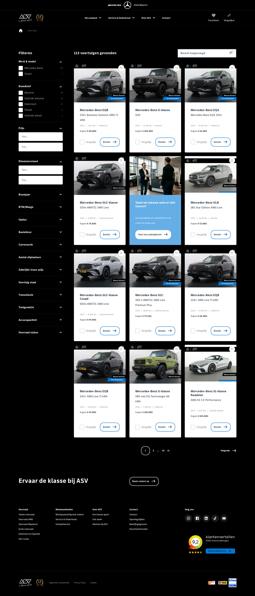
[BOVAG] (222, 582)
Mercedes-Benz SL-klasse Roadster (208, 393)
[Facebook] (197, 518)
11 (168, 450)
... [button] (158, 450)
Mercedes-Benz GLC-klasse (99, 202)
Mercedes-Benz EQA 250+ (206, 115)
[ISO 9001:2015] (233, 582)
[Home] (31, 18)
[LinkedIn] (206, 518)
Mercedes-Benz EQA (205, 110)
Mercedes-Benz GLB (205, 202)
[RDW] (212, 582)
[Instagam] (188, 518)
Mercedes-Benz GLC (149, 295)
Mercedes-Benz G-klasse (152, 110)
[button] (228, 450)
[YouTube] (224, 518)
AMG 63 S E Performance (206, 400)
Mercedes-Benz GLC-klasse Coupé (99, 297)
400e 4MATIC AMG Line (94, 304)
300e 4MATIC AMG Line (94, 207)
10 (163, 450)
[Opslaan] (121, 68)
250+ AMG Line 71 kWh (204, 300)
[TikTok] (215, 518)
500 (137, 115)
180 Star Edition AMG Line (206, 207)
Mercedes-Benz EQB (94, 110)
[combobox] (41, 136)
